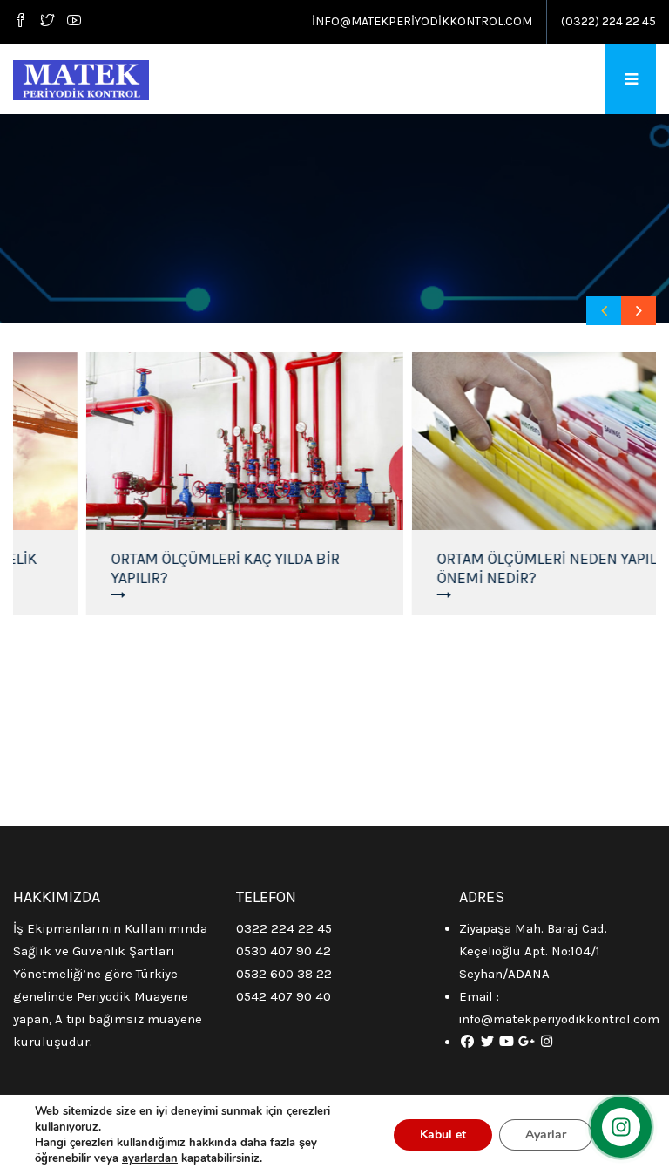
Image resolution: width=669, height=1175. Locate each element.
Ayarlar (545, 1134)
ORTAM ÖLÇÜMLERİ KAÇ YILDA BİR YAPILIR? (193, 568)
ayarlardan (150, 1158)
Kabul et (443, 1134)
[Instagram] (546, 1041)
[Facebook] (22, 22)
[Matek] (81, 79)
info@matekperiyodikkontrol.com (422, 21)
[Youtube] (74, 22)
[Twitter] (47, 22)
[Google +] (526, 1041)
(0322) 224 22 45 (608, 21)
